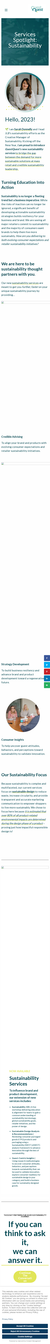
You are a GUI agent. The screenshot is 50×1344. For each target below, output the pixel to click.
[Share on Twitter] (47, 665)
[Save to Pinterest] (47, 672)
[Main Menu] (6, 9)
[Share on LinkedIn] (47, 678)
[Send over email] (47, 685)
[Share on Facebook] (47, 658)
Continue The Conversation (25, 1276)
